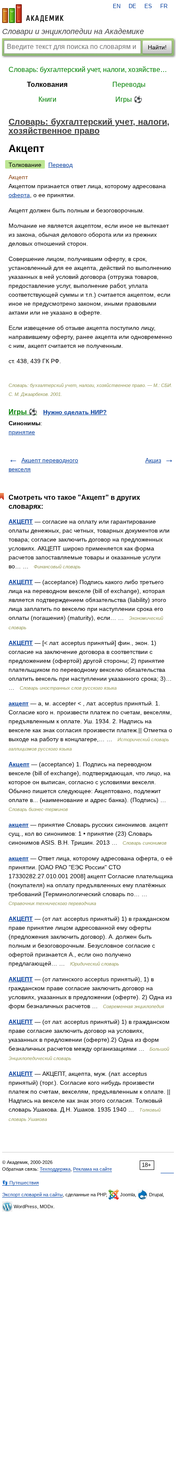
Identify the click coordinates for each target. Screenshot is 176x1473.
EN (116, 6)
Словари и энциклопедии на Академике (73, 31)
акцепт (19, 703)
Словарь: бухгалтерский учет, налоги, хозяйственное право (88, 69)
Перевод (60, 164)
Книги (47, 99)
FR (163, 6)
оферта (19, 195)
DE (132, 6)
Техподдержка (55, 1169)
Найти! (157, 47)
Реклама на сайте (92, 1169)
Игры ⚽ (128, 99)
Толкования (47, 84)
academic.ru (33, 13)
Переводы (129, 84)
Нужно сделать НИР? (75, 412)
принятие (22, 432)
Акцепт (19, 764)
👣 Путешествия (20, 1182)
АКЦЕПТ (21, 521)
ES (148, 6)
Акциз (153, 460)
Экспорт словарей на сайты (32, 1194)
